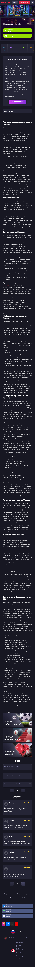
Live (13, 894)
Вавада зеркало (17, 102)
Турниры (28, 894)
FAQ (23, 898)
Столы (19, 894)
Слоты (6, 894)
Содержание (14, 898)
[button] (33, 11)
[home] (6, 2)
